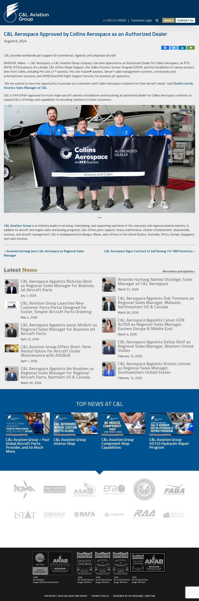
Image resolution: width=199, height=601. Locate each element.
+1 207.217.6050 (114, 20)
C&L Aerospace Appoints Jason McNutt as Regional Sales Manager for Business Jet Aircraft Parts (59, 329)
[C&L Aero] (26, 13)
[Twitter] (174, 48)
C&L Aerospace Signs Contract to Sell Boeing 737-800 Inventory (148, 251)
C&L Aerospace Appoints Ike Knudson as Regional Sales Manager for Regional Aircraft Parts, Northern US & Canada (57, 372)
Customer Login (141, 20)
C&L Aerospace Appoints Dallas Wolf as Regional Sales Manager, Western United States (156, 346)
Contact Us (185, 20)
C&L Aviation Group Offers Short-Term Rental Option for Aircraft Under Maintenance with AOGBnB (56, 351)
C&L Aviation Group (17, 225)
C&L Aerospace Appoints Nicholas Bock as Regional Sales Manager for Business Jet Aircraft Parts (57, 285)
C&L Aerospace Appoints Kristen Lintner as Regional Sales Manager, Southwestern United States (154, 367)
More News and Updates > (179, 271)
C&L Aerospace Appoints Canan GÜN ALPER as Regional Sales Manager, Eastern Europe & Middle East (151, 324)
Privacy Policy (100, 596)
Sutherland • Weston (141, 596)
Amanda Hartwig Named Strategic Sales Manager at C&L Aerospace (155, 281)
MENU (168, 20)
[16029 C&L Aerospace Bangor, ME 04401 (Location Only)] (52, 563)
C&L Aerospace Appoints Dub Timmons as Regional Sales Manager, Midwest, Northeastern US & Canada (156, 302)
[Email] (191, 48)
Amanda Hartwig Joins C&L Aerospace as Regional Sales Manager (44, 253)
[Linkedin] (182, 48)
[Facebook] (165, 48)
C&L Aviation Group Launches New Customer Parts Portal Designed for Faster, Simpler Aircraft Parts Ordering (56, 307)
